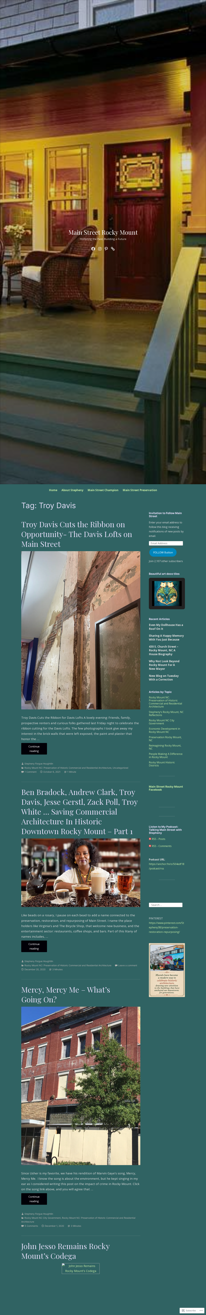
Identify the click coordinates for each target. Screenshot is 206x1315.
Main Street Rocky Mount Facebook (166, 788)
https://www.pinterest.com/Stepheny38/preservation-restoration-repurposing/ (166, 927)
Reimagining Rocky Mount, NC (165, 747)
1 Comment (31, 771)
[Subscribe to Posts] (150, 839)
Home (53, 490)
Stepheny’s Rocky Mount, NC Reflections (166, 713)
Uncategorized (120, 767)
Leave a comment (127, 965)
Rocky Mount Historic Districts (162, 764)
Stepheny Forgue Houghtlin (38, 763)
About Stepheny (72, 490)
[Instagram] (100, 248)
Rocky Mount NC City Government (42, 1217)
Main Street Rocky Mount (103, 232)
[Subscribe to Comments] (150, 846)
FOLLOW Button (163, 552)
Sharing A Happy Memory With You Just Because (166, 637)
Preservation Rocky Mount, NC (165, 738)
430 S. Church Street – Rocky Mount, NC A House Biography (163, 650)
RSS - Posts (158, 839)
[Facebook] (93, 248)
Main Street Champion (103, 490)
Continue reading (30, 750)
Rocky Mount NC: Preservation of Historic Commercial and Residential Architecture (67, 767)
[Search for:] (166, 904)
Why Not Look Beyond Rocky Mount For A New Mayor (164, 665)
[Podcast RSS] (113, 248)
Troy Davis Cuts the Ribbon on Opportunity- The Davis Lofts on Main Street (76, 534)
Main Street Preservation (140, 490)
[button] (159, 597)
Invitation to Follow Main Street (165, 515)
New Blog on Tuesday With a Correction (164, 677)
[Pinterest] (106, 248)
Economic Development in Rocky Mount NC (164, 730)
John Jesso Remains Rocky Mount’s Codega (65, 1251)
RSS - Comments (162, 846)
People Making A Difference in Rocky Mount (166, 755)
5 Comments (31, 1225)
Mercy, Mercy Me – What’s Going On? (65, 994)
